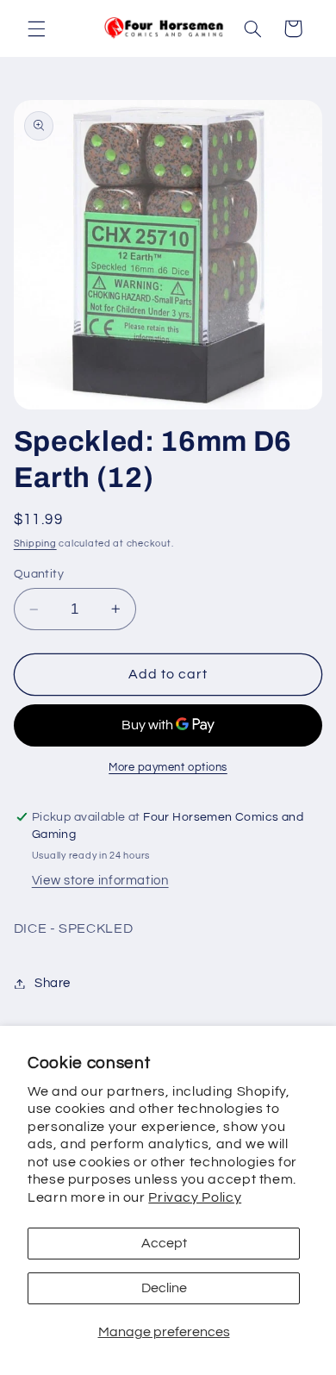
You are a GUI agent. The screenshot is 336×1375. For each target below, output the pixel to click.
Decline (164, 1288)
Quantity (39, 574)
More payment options (168, 767)
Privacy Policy (194, 1197)
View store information (100, 880)
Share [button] (52, 983)
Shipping (35, 543)
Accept (164, 1243)
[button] (36, 28)
